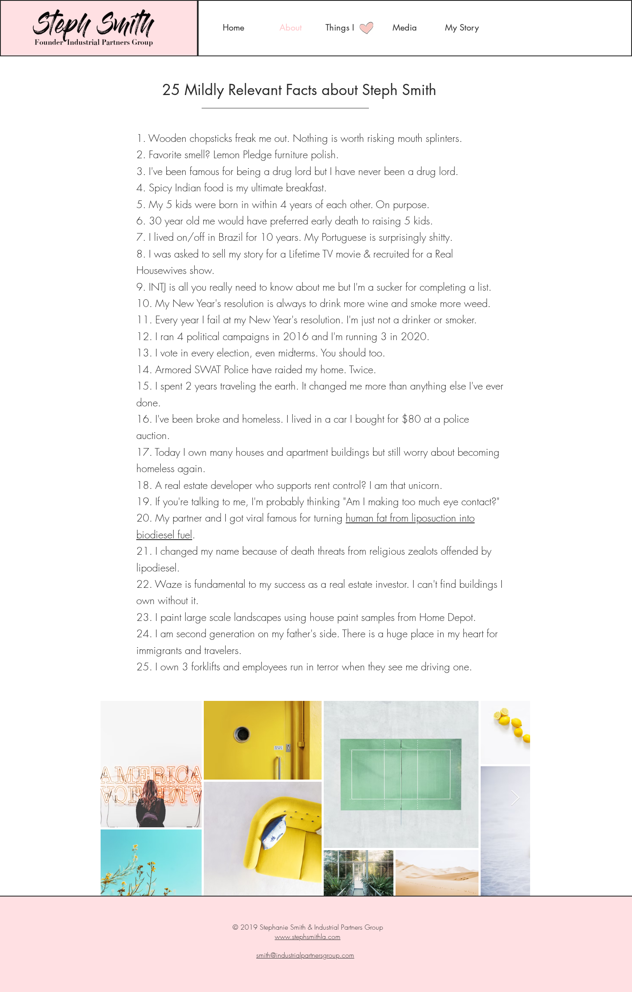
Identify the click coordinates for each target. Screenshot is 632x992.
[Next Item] (515, 798)
